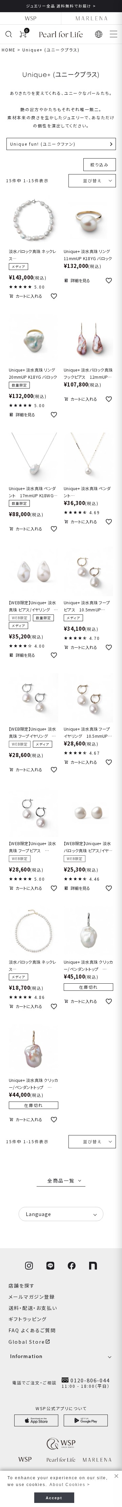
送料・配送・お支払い (32, 1307)
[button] (99, 34)
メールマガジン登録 (31, 1296)
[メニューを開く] (113, 34)
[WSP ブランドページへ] (30, 18)
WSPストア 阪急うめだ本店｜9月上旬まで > (79, 5)
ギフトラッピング (27, 1319)
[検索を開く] (8, 34)
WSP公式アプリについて (61, 1408)
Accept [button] (54, 1498)
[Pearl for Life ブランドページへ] (61, 34)
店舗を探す (21, 1285)
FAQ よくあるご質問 (32, 1330)
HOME (9, 50)
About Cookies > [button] (69, 1484)
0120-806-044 (90, 1380)
